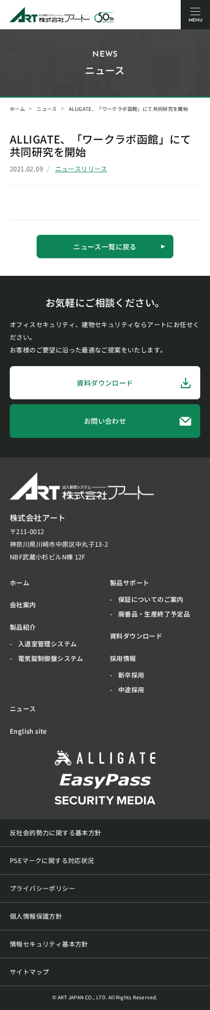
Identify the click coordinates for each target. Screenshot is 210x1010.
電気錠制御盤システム (51, 658)
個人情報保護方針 (36, 916)
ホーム (17, 109)
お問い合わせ (105, 421)
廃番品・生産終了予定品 (154, 613)
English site (28, 731)
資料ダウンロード (105, 383)
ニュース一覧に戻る (105, 246)
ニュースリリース (81, 168)
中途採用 (131, 689)
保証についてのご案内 (151, 599)
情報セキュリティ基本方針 (49, 943)
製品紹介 (23, 627)
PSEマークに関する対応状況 (52, 860)
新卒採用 (131, 675)
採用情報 (123, 658)
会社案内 (23, 604)
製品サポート (129, 582)
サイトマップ (29, 971)
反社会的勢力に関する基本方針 (55, 832)
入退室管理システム (47, 643)
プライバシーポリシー (42, 888)
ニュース (47, 109)
